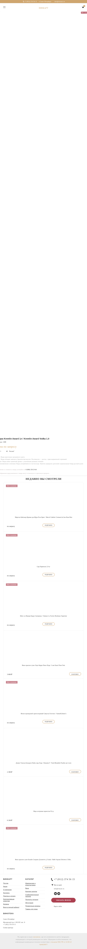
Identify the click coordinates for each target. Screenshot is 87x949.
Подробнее (48, 525)
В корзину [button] (75, 674)
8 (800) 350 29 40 (31, 469)
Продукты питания (31, 899)
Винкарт (43, 8)
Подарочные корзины (32, 906)
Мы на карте (58, 885)
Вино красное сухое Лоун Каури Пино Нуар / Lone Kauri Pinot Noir (43, 665)
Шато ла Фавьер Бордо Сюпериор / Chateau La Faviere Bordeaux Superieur (43, 616)
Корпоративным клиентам (8, 900)
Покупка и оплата (9, 896)
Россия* (11, 451)
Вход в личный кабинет (11, 907)
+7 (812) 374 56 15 (30, 1)
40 (7, 451)
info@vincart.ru (59, 1)
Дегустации (29, 903)
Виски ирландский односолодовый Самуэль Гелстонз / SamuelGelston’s (43, 713)
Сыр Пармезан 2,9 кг (43, 566)
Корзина (6, 904)
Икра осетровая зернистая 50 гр (43, 811)
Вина (27, 888)
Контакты (6, 893)
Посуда (5, 883)
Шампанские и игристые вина (30, 884)
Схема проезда (8, 927)
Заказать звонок (63, 900)
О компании (7, 889)
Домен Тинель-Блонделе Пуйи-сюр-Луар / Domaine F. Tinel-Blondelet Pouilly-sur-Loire (43, 763)
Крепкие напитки (31, 891)
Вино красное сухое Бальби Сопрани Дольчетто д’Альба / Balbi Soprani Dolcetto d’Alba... (43, 859)
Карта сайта (58, 906)
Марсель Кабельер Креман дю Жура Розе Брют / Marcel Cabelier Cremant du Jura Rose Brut (43, 517)
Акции (5, 886)
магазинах (36, 937)
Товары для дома (31, 909)
